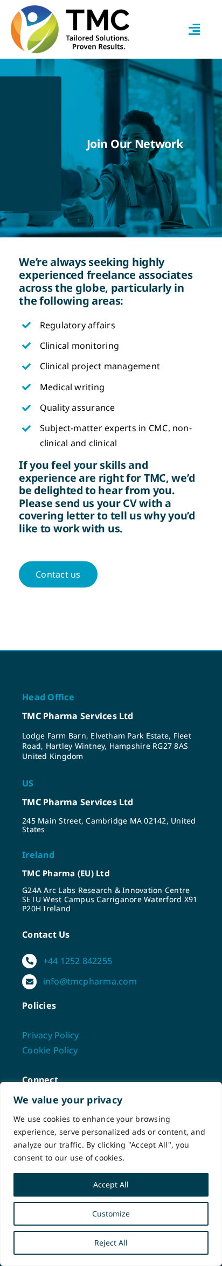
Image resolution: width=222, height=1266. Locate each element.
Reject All (111, 1242)
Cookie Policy (50, 1050)
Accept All (111, 1184)
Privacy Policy (50, 1035)
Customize (111, 1213)
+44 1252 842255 (78, 961)
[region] (111, 1174)
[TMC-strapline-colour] (70, 10)
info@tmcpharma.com (90, 981)
